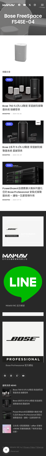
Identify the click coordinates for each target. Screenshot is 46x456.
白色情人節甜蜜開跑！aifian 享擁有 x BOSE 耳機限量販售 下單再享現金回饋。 (27, 429)
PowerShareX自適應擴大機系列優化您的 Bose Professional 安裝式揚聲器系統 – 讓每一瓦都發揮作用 (22, 192)
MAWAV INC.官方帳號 (15, 305)
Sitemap (40, 447)
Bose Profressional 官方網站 (19, 365)
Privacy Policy (29, 447)
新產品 (9, 80)
